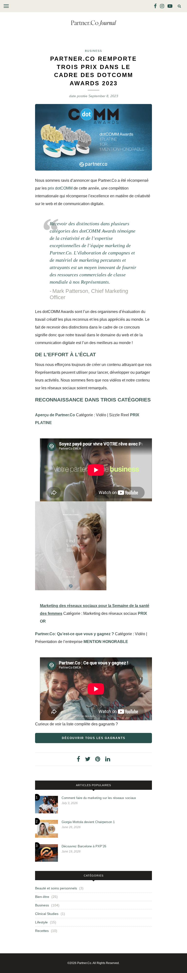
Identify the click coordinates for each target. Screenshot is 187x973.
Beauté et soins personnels (56, 888)
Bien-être (42, 897)
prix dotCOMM (60, 188)
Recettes (42, 931)
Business (93, 50)
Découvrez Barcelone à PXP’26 (84, 846)
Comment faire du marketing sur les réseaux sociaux (99, 798)
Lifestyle (41, 922)
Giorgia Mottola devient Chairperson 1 (88, 822)
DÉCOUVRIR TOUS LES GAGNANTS (93, 738)
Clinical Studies (46, 914)
